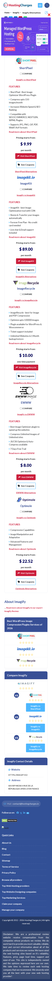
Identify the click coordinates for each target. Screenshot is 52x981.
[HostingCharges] (18, 5)
